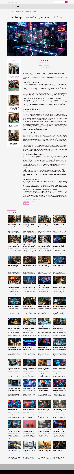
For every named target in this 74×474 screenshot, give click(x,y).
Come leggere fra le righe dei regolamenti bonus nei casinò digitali (14, 108)
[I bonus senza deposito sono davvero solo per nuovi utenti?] (59, 321)
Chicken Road (58, 101)
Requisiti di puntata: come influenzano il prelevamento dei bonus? (44, 328)
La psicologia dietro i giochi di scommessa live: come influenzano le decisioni (44, 431)
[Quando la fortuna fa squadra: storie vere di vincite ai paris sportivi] (44, 218)
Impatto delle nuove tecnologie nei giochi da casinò (28, 349)
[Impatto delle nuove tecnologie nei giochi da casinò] (29, 341)
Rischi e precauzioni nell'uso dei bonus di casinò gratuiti (14, 327)
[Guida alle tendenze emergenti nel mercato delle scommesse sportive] (29, 280)
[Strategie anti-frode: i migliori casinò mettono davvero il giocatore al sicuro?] (14, 117)
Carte (22, 6)
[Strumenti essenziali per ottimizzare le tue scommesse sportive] (44, 362)
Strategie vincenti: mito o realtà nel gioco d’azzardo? (14, 92)
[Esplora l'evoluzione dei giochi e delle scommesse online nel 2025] (29, 403)
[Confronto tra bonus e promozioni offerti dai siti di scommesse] (29, 424)
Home (8, 11)
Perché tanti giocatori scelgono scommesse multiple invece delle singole (14, 246)
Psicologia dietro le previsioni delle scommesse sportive (59, 451)
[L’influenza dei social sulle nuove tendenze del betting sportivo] (59, 218)
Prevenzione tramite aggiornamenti (45, 67)
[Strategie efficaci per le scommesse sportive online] (14, 424)
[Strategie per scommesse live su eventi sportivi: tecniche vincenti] (29, 259)
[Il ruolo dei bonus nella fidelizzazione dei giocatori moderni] (14, 135)
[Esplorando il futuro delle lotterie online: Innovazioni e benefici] (59, 383)
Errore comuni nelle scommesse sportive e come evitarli (29, 308)
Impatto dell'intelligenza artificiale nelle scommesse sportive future (14, 308)
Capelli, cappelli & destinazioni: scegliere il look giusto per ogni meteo (14, 76)
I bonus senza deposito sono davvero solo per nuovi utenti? (59, 328)
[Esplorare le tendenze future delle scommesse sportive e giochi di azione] (59, 362)
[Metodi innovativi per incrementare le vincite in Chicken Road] (44, 383)
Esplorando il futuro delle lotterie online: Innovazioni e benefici (59, 390)
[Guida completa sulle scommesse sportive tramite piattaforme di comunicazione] (14, 444)
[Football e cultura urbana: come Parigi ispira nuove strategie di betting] (29, 218)
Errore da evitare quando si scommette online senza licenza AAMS (29, 369)
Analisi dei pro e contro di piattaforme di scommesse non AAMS (29, 451)
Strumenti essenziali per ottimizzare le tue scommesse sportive (44, 369)
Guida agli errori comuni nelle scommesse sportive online (29, 328)
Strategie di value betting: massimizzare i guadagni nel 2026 (44, 308)
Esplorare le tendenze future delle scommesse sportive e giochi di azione (59, 369)
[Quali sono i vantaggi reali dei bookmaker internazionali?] (14, 362)
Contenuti (45, 60)
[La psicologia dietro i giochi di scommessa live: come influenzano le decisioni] (44, 424)
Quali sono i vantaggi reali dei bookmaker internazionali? (14, 369)
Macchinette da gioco (31, 6)
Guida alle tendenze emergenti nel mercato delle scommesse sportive (29, 287)
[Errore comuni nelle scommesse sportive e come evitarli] (29, 300)
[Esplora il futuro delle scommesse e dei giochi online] (59, 259)
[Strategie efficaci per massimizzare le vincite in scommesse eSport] (14, 403)
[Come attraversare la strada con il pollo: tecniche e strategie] (59, 403)
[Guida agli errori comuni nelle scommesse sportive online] (29, 321)
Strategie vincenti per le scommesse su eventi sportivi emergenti (59, 287)
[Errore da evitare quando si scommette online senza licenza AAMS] (29, 362)
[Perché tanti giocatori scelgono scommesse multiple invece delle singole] (14, 239)
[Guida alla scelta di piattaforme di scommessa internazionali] (14, 280)
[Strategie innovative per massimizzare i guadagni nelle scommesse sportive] (14, 259)
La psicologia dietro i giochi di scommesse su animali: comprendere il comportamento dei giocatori (59, 309)
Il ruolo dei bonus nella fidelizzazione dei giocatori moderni (13, 143)
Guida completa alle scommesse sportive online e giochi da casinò (44, 267)
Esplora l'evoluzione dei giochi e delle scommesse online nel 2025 (28, 410)
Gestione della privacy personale (44, 65)
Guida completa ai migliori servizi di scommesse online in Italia (14, 390)
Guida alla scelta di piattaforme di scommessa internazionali (14, 287)
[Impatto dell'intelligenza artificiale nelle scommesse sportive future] (14, 300)
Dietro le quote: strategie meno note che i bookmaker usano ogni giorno (44, 246)
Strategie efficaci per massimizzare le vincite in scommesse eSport (13, 410)
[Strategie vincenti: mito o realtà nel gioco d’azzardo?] (14, 85)
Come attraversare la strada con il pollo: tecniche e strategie (59, 410)
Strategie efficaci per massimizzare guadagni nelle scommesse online (44, 349)
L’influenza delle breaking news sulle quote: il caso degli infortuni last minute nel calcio (29, 247)
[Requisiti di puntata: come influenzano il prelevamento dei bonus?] (44, 321)
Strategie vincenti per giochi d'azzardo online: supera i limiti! (59, 246)
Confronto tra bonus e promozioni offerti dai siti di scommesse (29, 431)
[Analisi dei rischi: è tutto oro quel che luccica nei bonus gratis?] (14, 341)
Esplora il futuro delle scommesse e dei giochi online (58, 267)
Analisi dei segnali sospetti (44, 62)
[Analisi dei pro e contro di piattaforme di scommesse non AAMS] (29, 444)
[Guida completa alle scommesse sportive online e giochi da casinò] (44, 259)
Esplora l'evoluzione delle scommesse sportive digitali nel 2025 (29, 390)
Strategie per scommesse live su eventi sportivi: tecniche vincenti (29, 267)
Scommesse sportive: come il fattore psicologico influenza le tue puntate (14, 226)
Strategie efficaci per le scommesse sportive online (14, 430)
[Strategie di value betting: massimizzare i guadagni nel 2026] (44, 300)
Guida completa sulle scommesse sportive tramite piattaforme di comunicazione (14, 451)
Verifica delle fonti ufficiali (45, 63)
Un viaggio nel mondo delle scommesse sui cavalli (44, 451)
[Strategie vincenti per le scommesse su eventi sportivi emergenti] (59, 280)
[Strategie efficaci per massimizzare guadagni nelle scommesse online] (44, 341)
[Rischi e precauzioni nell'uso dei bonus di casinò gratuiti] (14, 321)
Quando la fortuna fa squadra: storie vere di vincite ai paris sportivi (44, 226)
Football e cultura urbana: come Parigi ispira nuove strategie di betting (29, 226)
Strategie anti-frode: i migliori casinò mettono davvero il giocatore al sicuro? (14, 125)
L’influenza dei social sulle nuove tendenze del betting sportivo (59, 226)
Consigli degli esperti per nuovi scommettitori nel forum (59, 431)
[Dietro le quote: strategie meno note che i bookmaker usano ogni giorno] (44, 239)
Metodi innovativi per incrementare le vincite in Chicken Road (44, 390)
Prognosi (42, 6)
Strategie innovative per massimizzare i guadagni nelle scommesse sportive (14, 267)
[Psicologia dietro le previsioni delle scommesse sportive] (59, 444)
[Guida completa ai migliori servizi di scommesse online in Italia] (14, 383)
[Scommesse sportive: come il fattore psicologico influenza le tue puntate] (14, 218)
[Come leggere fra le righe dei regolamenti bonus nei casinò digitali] (14, 100)
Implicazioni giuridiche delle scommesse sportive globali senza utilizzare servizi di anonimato (59, 350)
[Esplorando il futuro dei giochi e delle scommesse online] (44, 280)
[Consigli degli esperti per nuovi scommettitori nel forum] (59, 424)
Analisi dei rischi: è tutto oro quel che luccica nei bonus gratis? (14, 349)
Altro (54, 6)
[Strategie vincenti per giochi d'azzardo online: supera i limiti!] (59, 239)
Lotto (48, 6)
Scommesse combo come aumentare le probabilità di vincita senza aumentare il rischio (44, 411)
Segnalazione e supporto (45, 69)
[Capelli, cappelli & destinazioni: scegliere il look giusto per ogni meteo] (14, 68)
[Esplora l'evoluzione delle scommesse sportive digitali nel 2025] (29, 383)
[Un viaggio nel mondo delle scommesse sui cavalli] (44, 444)
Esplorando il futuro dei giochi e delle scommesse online (43, 287)
